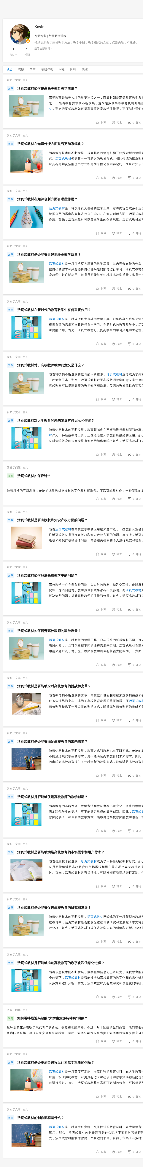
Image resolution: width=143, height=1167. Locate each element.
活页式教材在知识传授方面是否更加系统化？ (50, 144)
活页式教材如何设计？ (34, 476)
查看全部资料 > (43, 48)
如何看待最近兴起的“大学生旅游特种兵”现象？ (52, 1018)
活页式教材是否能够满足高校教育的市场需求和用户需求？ (60, 852)
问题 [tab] (62, 69)
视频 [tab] (21, 69)
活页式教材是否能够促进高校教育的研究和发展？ (54, 907)
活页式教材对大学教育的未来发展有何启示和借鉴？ (55, 420)
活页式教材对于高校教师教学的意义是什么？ (50, 365)
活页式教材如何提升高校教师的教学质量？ (49, 631)
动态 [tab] (9, 69)
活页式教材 (63, 158)
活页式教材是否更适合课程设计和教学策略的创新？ (55, 1062)
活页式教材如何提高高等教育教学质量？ (47, 88)
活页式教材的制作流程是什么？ (40, 1118)
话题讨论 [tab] (47, 69)
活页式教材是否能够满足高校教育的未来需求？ (52, 741)
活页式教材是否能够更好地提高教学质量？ (49, 254)
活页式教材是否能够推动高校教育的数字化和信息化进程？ (60, 963)
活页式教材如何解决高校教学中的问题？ (47, 575)
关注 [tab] (85, 69)
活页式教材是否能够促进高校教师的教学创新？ (52, 797)
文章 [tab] (33, 69)
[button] (117, 122)
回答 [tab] (73, 69)
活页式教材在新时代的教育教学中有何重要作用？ (54, 310)
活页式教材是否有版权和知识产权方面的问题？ (52, 520)
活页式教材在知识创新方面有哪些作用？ (47, 199)
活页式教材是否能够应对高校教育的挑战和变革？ (54, 686)
